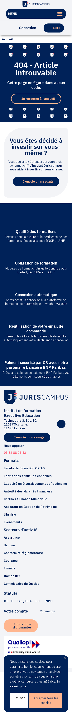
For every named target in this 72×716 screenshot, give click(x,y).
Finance (9, 568)
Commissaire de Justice (21, 584)
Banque (9, 545)
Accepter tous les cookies (46, 700)
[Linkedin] (61, 424)
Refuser (19, 698)
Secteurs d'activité (20, 529)
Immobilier (12, 576)
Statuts (10, 593)
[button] (7, 28)
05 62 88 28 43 (15, 453)
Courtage (11, 560)
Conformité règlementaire (23, 553)
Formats (11, 460)
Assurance (12, 537)
